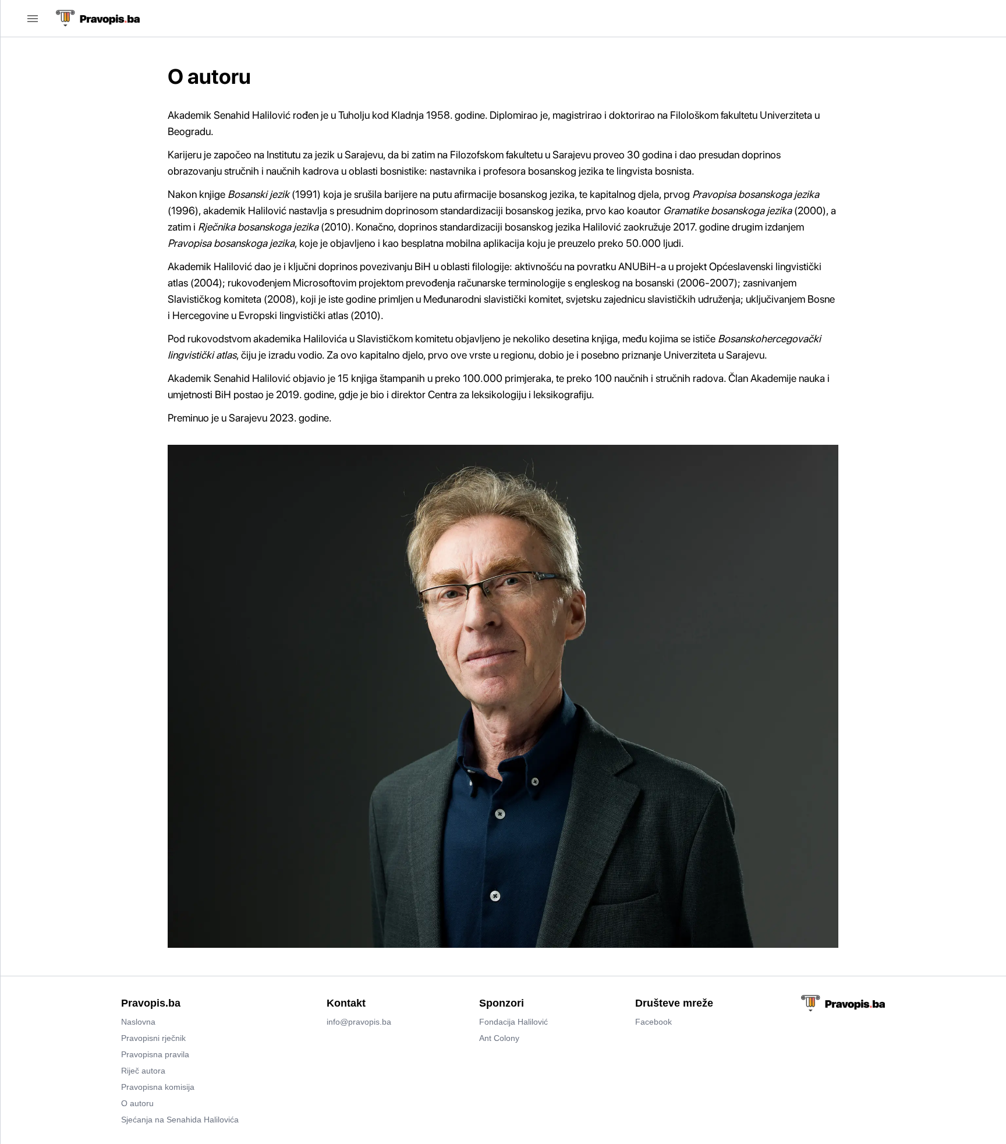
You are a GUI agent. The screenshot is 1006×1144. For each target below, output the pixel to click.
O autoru (137, 1103)
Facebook (653, 1021)
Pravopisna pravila (155, 1054)
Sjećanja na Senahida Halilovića (180, 1119)
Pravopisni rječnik (153, 1038)
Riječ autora (143, 1070)
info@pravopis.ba (359, 1021)
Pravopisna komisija (157, 1087)
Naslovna (138, 1021)
